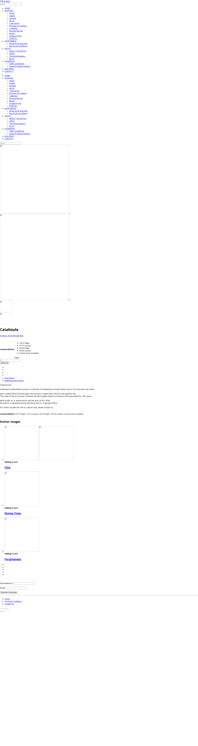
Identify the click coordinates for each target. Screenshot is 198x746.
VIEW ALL (13, 38)
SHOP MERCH (10, 41)
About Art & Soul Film (18, 43)
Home (7, 599)
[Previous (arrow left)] (1, 611)
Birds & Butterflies (15, 335)
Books (12, 33)
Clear (16, 357)
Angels (12, 16)
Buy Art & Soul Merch (18, 46)
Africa (11, 21)
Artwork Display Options (19, 66)
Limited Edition (7, 349)
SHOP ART (9, 11)
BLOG (11, 58)
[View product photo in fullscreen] (70, 213)
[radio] (29, 343)
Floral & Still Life (16, 31)
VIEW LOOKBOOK (16, 64)
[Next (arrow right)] (3, 611)
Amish (11, 13)
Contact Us (9, 604)
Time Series (14, 23)
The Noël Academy (17, 56)
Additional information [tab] (14, 380)
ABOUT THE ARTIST (18, 51)
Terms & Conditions (13, 601)
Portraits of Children (18, 26)
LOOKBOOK (10, 61)
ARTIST (8, 48)
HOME (7, 8)
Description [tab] (10, 378)
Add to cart (4, 363)
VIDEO (12, 53)
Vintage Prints (15, 36)
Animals (12, 18)
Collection (13, 28)
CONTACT (9, 71)
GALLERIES (9, 69)
